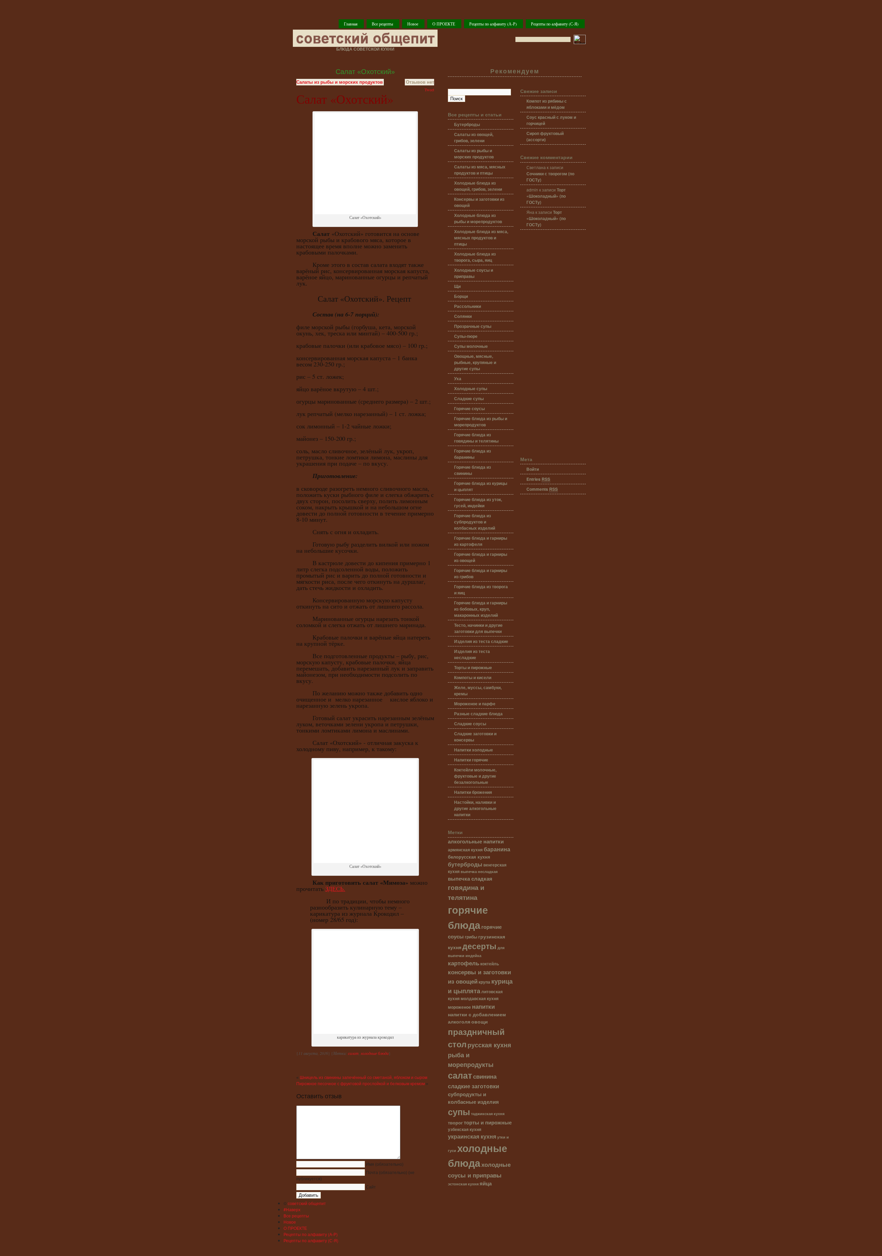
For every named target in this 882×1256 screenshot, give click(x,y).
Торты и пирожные (473, 667)
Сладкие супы (469, 398)
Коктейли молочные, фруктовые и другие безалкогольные (475, 776)
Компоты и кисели (472, 677)
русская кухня (489, 1044)
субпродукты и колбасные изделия (473, 1098)
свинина (484, 1076)
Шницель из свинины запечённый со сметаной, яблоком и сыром (363, 1077)
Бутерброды (467, 124)
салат (353, 1053)
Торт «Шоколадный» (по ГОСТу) (546, 196)
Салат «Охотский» (365, 71)
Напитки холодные (473, 750)
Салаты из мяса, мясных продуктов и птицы (479, 170)
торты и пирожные (488, 1122)
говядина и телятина (466, 892)
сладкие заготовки (473, 1086)
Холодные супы (470, 388)
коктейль (489, 964)
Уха (457, 378)
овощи (479, 1021)
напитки (483, 1006)
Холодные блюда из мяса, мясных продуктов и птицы (481, 237)
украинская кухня (472, 1136)
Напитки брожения (473, 792)
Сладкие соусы (470, 723)
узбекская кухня (464, 1129)
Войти (532, 469)
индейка (473, 955)
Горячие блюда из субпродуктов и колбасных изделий (474, 521)
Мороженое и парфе (474, 703)
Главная (351, 24)
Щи (457, 286)
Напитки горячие (471, 760)
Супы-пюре (466, 336)
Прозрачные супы (472, 326)
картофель (463, 962)
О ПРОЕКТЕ (443, 24)
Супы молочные (471, 346)
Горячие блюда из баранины (472, 454)
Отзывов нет (420, 82)
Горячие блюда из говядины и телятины (476, 438)
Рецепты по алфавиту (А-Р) (493, 24)
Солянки (463, 316)
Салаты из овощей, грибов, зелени (473, 137)
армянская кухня (465, 850)
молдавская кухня (480, 998)
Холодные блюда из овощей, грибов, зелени (478, 186)
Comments (542, 489)
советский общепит (307, 1203)
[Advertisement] (553, 343)
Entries (538, 479)
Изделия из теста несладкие (472, 654)
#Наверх (292, 1209)
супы (459, 1112)
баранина (497, 849)
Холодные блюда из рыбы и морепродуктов (478, 218)
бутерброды (465, 864)
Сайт (371, 1187)
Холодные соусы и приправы (473, 273)
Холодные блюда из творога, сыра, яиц (475, 257)
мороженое (459, 1007)
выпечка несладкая (479, 871)
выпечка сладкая (470, 878)
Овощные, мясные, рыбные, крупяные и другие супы (475, 362)
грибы (471, 937)
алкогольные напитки (476, 841)
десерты (479, 946)
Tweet (429, 89)
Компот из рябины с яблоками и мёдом (546, 104)
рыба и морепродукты (470, 1059)
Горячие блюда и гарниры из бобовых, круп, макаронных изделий (480, 609)
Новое (412, 24)
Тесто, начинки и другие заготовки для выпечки (478, 628)
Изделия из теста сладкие (481, 641)
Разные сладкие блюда (478, 713)
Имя (384, 1164)
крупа (484, 982)
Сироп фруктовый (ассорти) (545, 136)
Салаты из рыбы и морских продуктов (339, 82)
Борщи (461, 296)
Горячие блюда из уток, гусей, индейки (478, 502)
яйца (486, 1183)
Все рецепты (382, 24)
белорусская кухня (469, 857)
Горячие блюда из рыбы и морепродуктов (480, 421)
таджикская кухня (487, 1113)
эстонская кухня (463, 1183)
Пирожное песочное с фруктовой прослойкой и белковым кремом (360, 1083)
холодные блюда (375, 1053)
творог (455, 1123)
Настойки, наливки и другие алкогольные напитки (475, 808)
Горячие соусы (469, 408)
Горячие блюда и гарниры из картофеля (480, 541)
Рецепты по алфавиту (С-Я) (554, 24)
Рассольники (467, 306)
